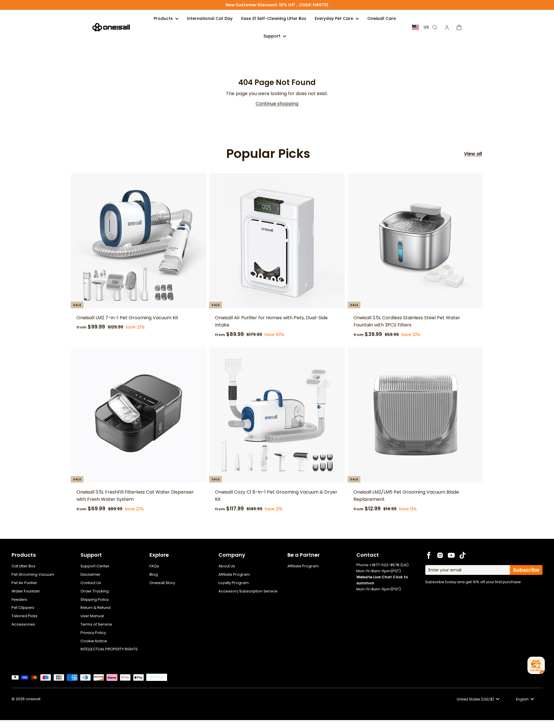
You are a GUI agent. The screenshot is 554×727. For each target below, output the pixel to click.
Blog (153, 574)
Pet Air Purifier (24, 583)
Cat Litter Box (23, 566)
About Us (226, 566)
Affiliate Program (234, 574)
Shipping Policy (95, 599)
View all (473, 153)
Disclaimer (90, 574)
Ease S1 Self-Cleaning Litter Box (273, 18)
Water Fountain (26, 591)
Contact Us (91, 583)
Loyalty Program (233, 583)
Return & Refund (96, 607)
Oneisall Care (381, 18)
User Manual (92, 616)
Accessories (23, 624)
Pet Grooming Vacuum (33, 574)
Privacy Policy (93, 632)
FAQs (154, 566)
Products (164, 18)
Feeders (19, 599)
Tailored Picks (25, 616)
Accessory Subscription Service (248, 591)
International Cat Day (210, 18)
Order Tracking (95, 591)
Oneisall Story (162, 583)
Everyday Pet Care (334, 18)
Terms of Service (96, 624)
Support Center (95, 566)
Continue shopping (277, 103)
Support (272, 36)
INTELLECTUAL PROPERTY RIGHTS (109, 649)
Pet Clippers (23, 607)
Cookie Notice (94, 641)
